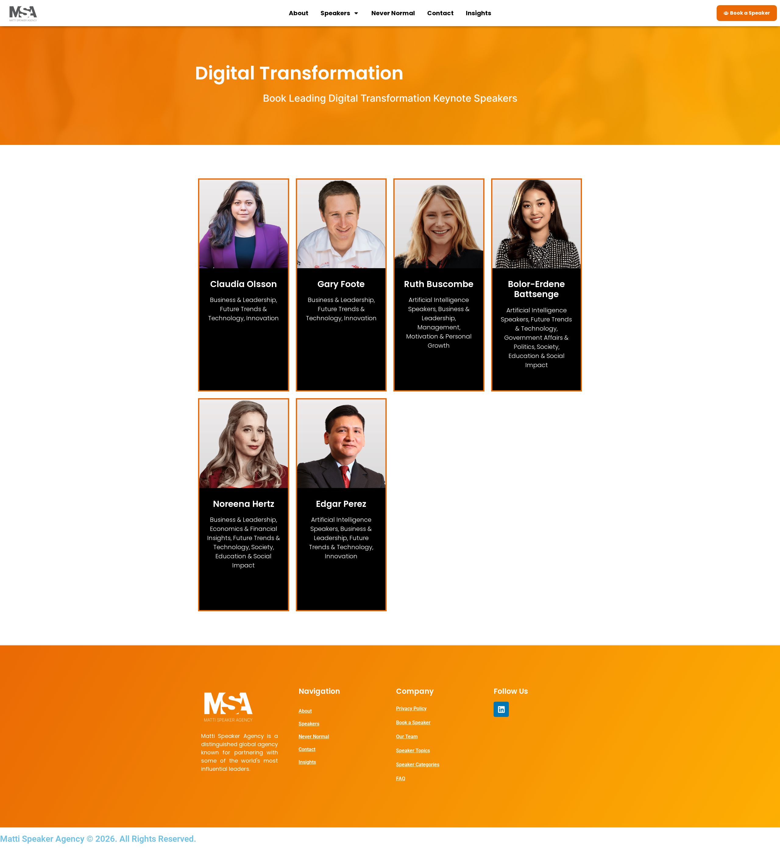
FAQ (400, 778)
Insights (478, 13)
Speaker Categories (417, 764)
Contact (440, 13)
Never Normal (393, 13)
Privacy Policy (411, 708)
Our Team (407, 736)
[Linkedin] (501, 709)
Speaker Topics (413, 750)
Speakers (335, 13)
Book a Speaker (413, 722)
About (298, 13)
